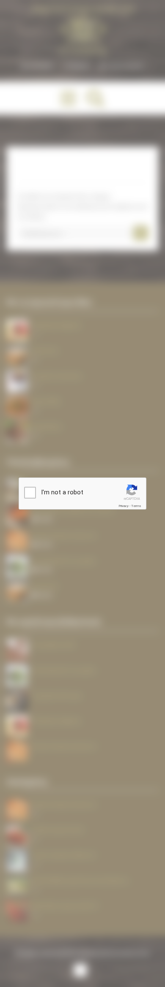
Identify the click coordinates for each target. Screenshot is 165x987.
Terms (136, 506)
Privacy (123, 506)
